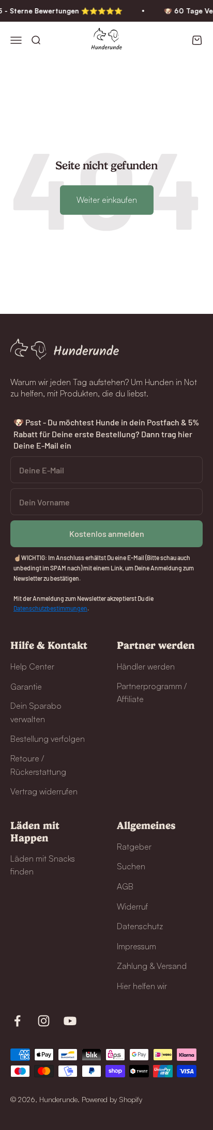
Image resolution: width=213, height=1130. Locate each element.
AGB (125, 886)
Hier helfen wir (142, 986)
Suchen (131, 866)
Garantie (26, 686)
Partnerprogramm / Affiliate (152, 693)
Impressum (136, 946)
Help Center (32, 666)
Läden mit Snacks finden (42, 865)
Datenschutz (140, 926)
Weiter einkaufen (107, 200)
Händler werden (146, 666)
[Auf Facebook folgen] (17, 1021)
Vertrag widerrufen (44, 791)
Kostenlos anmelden (106, 533)
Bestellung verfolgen (47, 739)
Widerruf (132, 906)
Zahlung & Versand (152, 966)
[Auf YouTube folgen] (70, 1021)
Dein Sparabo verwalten (36, 712)
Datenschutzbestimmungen (50, 608)
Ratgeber (134, 846)
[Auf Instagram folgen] (44, 1021)
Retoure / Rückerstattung (38, 765)
